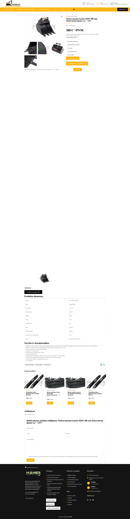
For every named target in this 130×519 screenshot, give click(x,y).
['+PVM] (54, 383)
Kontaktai (70, 504)
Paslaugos (62, 9)
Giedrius (93, 482)
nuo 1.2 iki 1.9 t (47, 364)
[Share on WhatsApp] (104, 365)
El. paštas (67, 433)
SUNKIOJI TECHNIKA (9, 9)
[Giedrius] (88, 483)
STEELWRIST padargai (73, 479)
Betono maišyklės (51, 390)
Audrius (93, 486)
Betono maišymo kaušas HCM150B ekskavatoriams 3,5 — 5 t (53, 394)
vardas (28, 433)
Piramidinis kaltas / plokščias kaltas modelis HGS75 (95, 393)
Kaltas (28, 390)
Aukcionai (55, 9)
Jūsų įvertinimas (30, 428)
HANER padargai (71, 477)
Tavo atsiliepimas (30, 439)
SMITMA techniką (72, 475)
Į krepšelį (77, 69)
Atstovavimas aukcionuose (53, 477)
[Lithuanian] (74, 9)
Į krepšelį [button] (29, 403)
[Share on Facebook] (101, 365)
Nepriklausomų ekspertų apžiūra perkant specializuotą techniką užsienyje (54, 489)
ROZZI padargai (71, 481)
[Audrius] (88, 487)
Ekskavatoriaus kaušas (72, 16)
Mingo (68, 516)
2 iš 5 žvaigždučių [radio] (28, 430)
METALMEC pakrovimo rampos (75, 484)
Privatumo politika (71, 495)
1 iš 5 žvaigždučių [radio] (27, 430)
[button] (61, 16)
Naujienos (70, 502)
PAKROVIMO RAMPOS (44, 9)
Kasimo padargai (39, 364)
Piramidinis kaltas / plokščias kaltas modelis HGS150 (32, 393)
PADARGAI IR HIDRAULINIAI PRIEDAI (26, 9)
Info (69, 9)
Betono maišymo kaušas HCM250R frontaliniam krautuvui (74, 393)
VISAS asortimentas (72, 486)
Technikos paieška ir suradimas (53, 475)
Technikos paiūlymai (72, 500)
